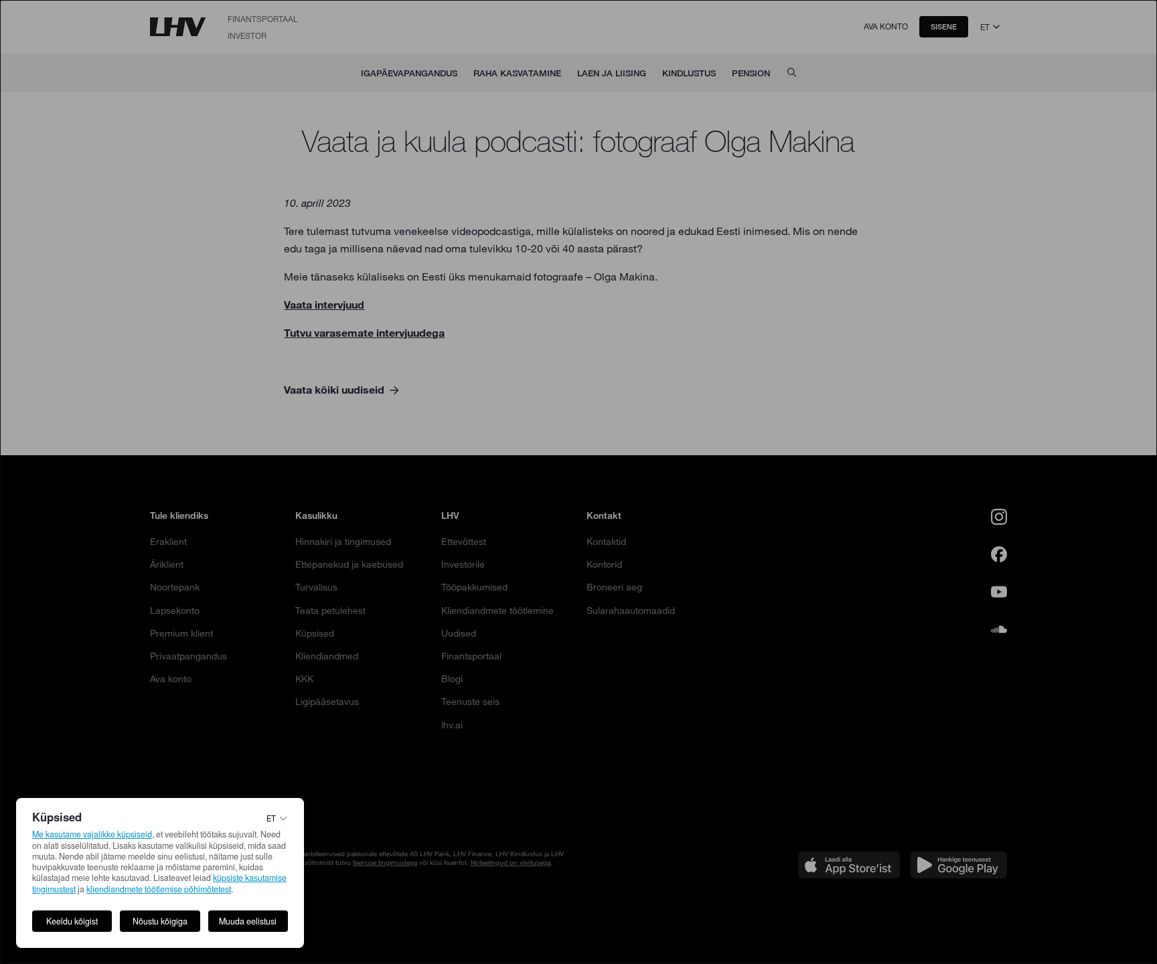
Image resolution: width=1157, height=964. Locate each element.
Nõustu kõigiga (160, 921)
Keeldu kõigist (72, 921)
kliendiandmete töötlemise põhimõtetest (158, 889)
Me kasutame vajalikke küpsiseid (92, 834)
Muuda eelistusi (248, 921)
